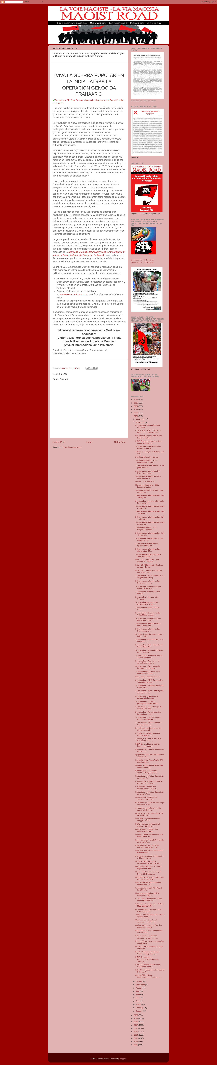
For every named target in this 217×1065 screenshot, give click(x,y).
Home (89, 442)
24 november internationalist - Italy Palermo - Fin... (149, 539)
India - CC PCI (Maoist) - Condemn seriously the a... (149, 566)
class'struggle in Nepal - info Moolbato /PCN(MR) (146, 830)
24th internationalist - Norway (147, 457)
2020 (136, 1015)
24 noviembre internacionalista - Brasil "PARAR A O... (148, 587)
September (140, 985)
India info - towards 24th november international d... (149, 852)
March (138, 1004)
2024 (136, 406)
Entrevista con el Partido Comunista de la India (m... (149, 841)
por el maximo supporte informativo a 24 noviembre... (149, 857)
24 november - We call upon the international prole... (148, 713)
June (138, 995)
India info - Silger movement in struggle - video (147, 820)
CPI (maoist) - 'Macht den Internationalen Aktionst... (146, 788)
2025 (136, 403)
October (139, 981)
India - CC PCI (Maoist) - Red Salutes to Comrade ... (147, 561)
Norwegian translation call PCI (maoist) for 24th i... (147, 894)
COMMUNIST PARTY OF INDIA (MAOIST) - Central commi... (147, 431)
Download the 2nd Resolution (142, 262)
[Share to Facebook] (94, 368)
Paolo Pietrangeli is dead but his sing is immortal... (148, 729)
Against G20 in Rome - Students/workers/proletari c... (148, 976)
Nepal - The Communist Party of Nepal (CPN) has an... (148, 873)
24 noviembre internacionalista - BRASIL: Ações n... (148, 447)
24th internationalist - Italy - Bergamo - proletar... (146, 529)
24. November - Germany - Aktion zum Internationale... (148, 656)
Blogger (123, 1059)
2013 (136, 1038)
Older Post (119, 442)
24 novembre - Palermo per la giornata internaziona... (147, 662)
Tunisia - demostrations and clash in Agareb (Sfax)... (149, 915)
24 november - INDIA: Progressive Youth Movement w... (149, 681)
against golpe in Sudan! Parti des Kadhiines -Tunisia (148, 926)
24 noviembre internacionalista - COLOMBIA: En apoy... (148, 614)
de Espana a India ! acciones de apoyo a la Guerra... (148, 809)
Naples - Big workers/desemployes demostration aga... (149, 766)
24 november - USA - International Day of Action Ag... (148, 646)
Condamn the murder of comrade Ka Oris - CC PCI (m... (148, 782)
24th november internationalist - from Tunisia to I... (148, 630)
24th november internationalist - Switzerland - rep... (148, 582)
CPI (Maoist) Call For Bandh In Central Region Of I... (147, 734)
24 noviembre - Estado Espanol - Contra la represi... (148, 724)
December (140, 419)
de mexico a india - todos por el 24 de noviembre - (149, 814)
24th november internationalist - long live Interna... (148, 477)
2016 (136, 1028)
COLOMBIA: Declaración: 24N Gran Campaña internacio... (149, 878)
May (138, 998)
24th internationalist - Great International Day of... (146, 461)
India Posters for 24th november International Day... (148, 883)
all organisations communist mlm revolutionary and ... (148, 910)
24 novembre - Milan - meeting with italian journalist (149, 692)
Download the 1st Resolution (142, 260)
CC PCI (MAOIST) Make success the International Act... (148, 900)
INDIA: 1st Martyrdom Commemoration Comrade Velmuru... (146, 959)
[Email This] (87, 368)
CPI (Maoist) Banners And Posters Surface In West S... (148, 437)
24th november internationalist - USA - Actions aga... (148, 472)
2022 (136, 413)
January (139, 1011)
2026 (136, 400)
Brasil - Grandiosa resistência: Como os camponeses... (147, 953)
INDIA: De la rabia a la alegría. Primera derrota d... (147, 745)
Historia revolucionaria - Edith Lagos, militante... (147, 486)
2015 (136, 1032)
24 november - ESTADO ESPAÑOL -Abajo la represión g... (149, 577)
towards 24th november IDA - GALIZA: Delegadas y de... (147, 846)
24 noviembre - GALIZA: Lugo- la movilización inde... (148, 708)
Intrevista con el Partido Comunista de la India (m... (149, 777)
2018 (136, 1022)
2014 (136, 1035)
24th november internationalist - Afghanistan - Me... (148, 550)
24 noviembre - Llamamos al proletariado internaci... (146, 697)
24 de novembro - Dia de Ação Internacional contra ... (147, 673)
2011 (136, 1045)
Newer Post (59, 442)
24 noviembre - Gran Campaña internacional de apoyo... (147, 667)
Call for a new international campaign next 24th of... (146, 921)
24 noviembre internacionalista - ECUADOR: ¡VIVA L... (148, 619)
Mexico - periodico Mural (145, 482)
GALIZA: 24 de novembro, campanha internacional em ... (148, 862)
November (140, 422)
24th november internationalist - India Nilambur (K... (148, 625)
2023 (136, 410)
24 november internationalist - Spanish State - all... (147, 545)
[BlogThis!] (89, 368)
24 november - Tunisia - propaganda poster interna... (147, 702)
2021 (136, 416)
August (139, 988)
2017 (136, 1025)
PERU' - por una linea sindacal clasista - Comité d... (147, 825)
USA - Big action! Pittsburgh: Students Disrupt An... (146, 798)
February (140, 1008)
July (138, 991)
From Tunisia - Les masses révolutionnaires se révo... (146, 937)
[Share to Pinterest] (96, 368)
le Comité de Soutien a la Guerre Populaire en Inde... (148, 868)
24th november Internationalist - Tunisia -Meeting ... (148, 555)
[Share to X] (91, 368)
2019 (136, 1018)
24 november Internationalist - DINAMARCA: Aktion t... (147, 603)
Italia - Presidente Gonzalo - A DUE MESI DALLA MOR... (149, 905)
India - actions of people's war (147, 677)
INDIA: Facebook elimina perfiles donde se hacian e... (148, 442)
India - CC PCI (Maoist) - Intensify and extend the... (148, 571)
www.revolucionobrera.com (73, 294)
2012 (136, 1042)
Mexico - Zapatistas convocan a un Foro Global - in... (149, 836)
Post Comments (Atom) (73, 447)
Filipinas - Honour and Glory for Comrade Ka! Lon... (147, 965)
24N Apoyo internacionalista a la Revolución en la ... (148, 740)
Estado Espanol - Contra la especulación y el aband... (146, 772)
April (138, 1001)
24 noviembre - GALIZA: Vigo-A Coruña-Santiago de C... (147, 718)
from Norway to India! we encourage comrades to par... (149, 804)
